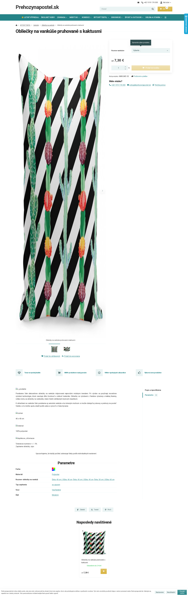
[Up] (126, 66)
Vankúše (36, 25)
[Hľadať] (152, 9)
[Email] (138, 2)
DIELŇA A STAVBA (153, 17)
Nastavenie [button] (160, 592)
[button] (169, 9)
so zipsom (56, 485)
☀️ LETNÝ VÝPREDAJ (30, 17)
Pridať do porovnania (72, 356)
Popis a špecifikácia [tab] (153, 390)
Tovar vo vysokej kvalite (32, 373)
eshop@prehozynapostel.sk (140, 85)
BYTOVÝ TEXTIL (100, 17)
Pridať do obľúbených (52, 356)
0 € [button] (164, 9)
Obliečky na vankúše (48, 25)
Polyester (55, 474)
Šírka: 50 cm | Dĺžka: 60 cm (104, 480)
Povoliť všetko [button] (182, 592)
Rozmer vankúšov (117, 50)
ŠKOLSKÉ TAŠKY (48, 17)
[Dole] (126, 69)
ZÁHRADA (61, 17)
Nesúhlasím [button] (171, 592)
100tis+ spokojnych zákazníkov (115, 373)
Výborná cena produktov (152, 373)
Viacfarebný (56, 490)
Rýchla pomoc (160, 85)
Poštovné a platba (140, 76)
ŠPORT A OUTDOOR (133, 17)
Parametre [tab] (150, 395)
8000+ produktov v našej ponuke (75, 373)
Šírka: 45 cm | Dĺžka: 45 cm (83, 480)
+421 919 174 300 (118, 85)
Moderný (55, 495)
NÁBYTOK (74, 17)
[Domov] (16, 25)
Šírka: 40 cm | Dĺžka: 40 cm (62, 480)
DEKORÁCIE (116, 17)
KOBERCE (86, 17)
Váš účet (166, 2)
